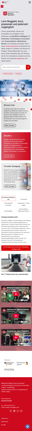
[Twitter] (17, 411)
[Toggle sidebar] (2, 6)
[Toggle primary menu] (30, 2)
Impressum (4, 418)
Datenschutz (4, 421)
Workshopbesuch (12, 46)
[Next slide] (28, 264)
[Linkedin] (21, 411)
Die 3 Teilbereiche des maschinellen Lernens (14, 275)
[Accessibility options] (27, 426)
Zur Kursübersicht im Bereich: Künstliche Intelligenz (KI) (16, 248)
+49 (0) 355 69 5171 (9, 405)
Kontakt (3, 425)
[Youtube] (14, 411)
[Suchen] (28, 67)
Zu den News (9, 156)
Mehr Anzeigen (10, 125)
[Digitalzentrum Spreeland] (5, 2)
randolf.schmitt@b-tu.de (12, 407)
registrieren (20, 58)
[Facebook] (10, 411)
